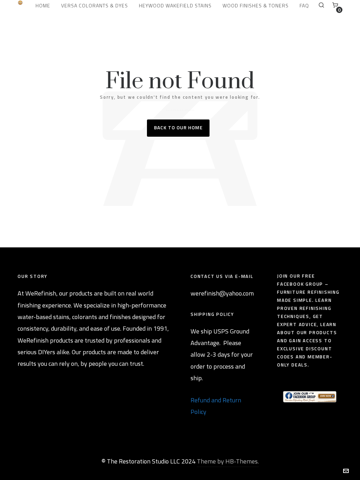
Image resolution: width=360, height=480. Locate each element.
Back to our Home (178, 127)
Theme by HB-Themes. (228, 461)
